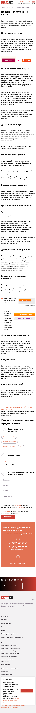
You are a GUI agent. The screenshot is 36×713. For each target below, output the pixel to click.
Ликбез (8, 7)
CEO (13, 7)
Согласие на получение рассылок (9, 707)
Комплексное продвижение (8, 659)
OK (27, 690)
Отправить (8, 517)
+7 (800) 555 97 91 (18, 547)
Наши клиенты (6, 623)
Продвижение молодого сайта (9, 656)
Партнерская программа (9, 634)
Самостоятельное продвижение (12, 637)
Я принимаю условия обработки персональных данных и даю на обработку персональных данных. (16, 507)
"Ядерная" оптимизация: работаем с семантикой (16, 408)
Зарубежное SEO (5, 664)
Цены (3, 627)
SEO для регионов (5, 661)
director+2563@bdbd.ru (18, 563)
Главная (3, 7)
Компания (4, 620)
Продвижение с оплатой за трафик (10, 653)
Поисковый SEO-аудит (7, 674)
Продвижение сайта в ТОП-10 (8, 645)
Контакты (4, 616)
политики (18, 505)
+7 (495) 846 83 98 (18, 543)
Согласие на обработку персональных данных (13, 705)
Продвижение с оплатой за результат (10, 651)
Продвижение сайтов (6, 642)
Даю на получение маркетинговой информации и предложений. (14, 512)
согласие (21, 507)
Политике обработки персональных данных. (11, 700)
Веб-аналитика (5, 671)
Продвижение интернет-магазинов (10, 648)
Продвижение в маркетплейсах (9, 668)
